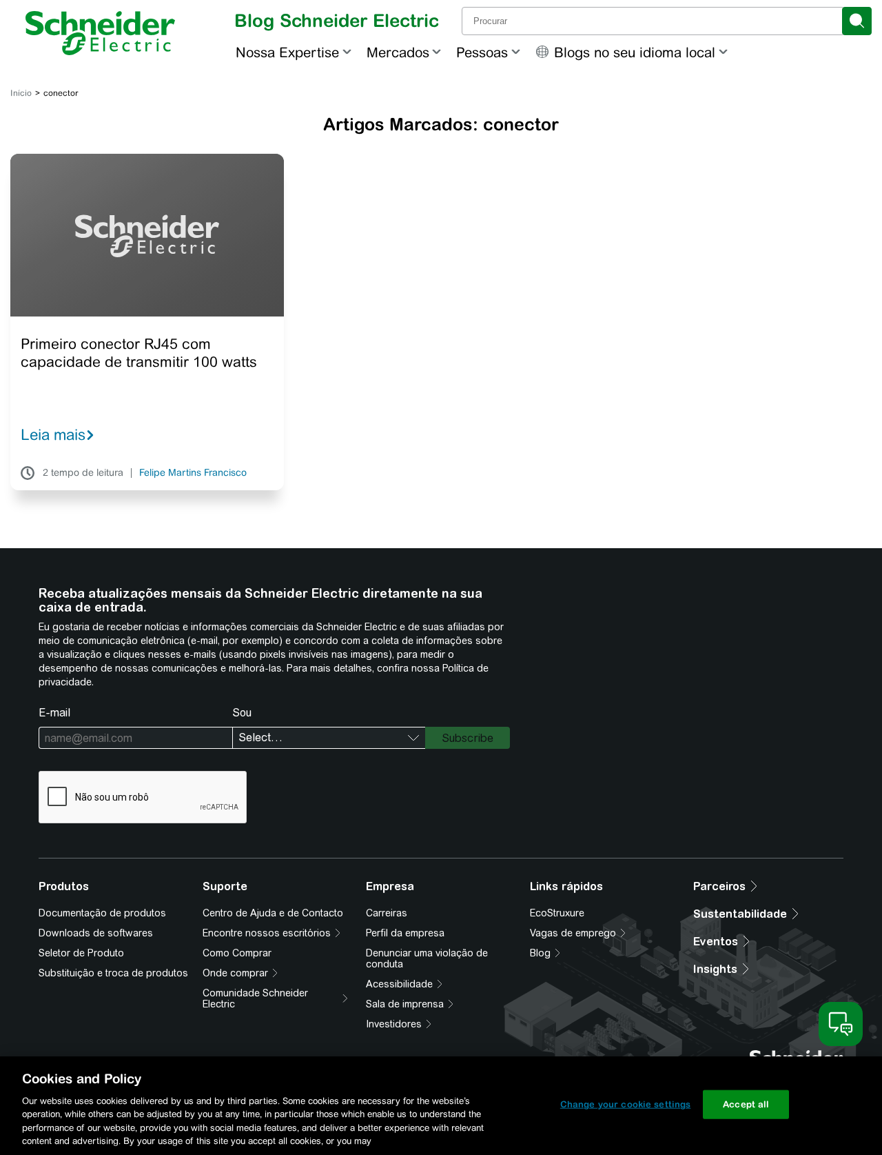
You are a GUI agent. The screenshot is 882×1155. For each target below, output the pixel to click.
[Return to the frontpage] (100, 33)
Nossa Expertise (287, 52)
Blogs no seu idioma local (634, 52)
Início (21, 93)
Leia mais (53, 434)
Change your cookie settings (625, 1104)
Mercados (398, 52)
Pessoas (482, 52)
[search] (857, 21)
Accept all (746, 1104)
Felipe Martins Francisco (193, 473)
